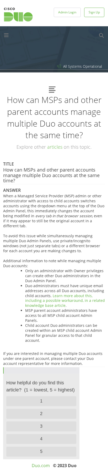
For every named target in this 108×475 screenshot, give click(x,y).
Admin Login (67, 12)
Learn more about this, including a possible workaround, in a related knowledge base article (65, 300)
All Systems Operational (82, 66)
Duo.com (41, 465)
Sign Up (94, 12)
